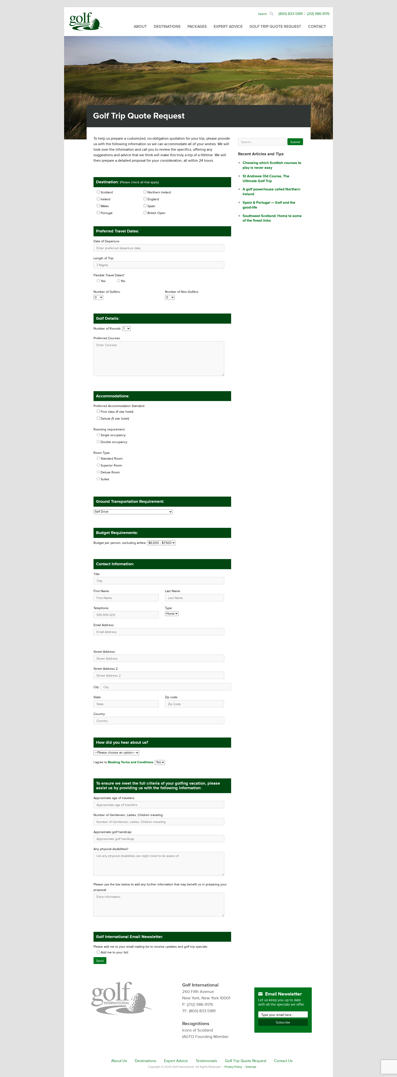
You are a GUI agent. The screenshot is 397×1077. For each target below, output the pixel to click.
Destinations (167, 26)
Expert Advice (228, 26)
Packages (197, 26)
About (140, 26)
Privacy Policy (233, 1067)
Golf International (86, 21)
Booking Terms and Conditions (130, 762)
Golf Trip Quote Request (275, 26)
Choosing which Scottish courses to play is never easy (272, 165)
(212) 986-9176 (318, 13)
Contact (317, 26)
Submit (295, 142)
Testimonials (206, 1061)
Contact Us (283, 1061)
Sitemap (250, 1067)
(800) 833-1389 (290, 13)
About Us (119, 1061)
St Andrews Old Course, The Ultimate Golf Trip (266, 178)
